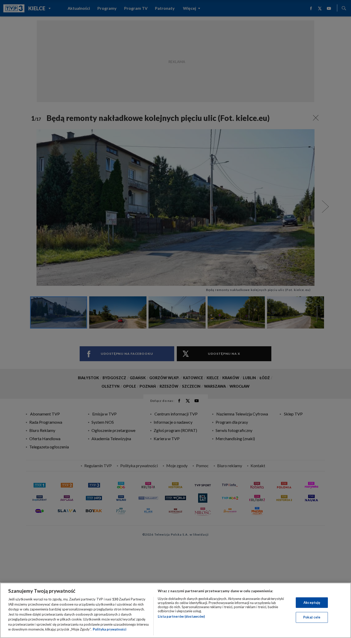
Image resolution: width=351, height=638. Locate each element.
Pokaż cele (311, 617)
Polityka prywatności (109, 629)
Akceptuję (311, 602)
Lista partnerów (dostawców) (181, 616)
